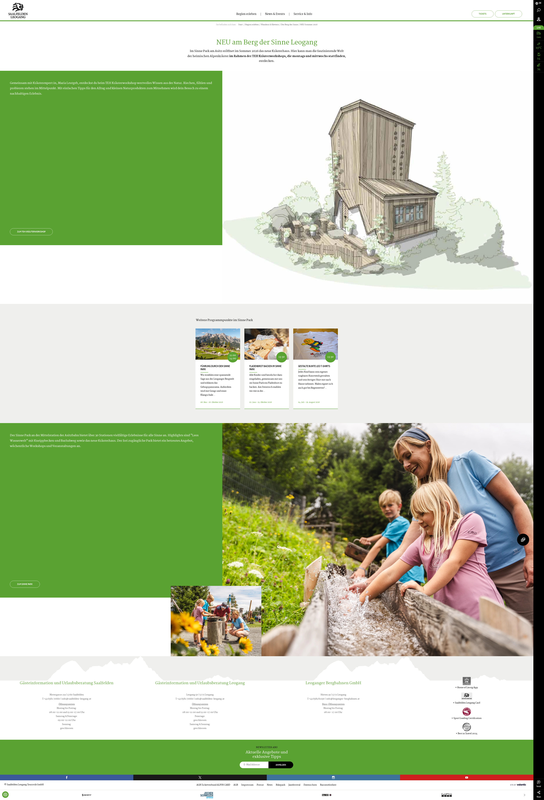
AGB (235, 785)
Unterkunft (508, 13)
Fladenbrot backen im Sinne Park (265, 368)
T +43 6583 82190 (316, 699)
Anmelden (281, 764)
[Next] (524, 795)
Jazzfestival (294, 785)
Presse (260, 785)
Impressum (247, 785)
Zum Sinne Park (25, 584)
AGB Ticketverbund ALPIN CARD (213, 785)
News (270, 785)
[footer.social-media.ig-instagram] (333, 777)
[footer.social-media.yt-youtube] (466, 777)
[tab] (538, 3)
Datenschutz (310, 785)
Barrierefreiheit (328, 785)
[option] (266, 795)
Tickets (482, 13)
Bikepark (280, 785)
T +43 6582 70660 (51, 699)
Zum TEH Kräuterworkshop (31, 231)
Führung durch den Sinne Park (215, 368)
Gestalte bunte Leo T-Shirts (314, 366)
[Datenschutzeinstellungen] (5, 794)
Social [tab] (538, 786)
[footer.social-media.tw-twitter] (200, 777)
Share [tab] (539, 797)
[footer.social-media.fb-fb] (66, 777)
